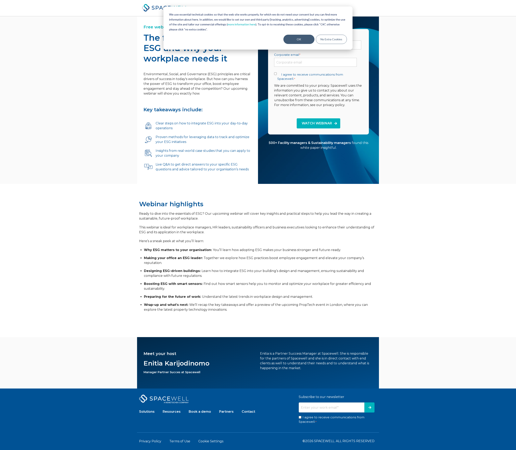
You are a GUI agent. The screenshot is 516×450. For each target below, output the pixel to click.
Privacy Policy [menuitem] (150, 441)
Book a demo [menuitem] (200, 412)
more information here (242, 24)
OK (299, 39)
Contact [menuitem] (248, 412)
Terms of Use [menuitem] (179, 441)
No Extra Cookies (331, 39)
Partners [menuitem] (226, 412)
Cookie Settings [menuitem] (210, 441)
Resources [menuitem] (172, 412)
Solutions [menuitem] (147, 412)
